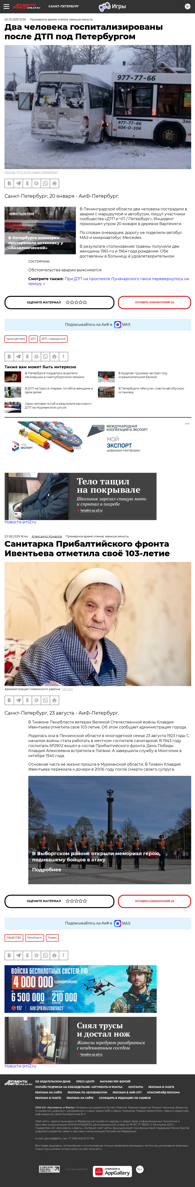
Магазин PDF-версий (115, 1081)
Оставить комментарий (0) (154, 302)
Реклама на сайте (48, 1092)
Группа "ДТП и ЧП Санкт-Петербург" (31, 172)
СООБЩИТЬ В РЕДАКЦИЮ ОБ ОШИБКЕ (125, 1098)
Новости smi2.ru (20, 522)
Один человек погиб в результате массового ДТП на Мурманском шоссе (58, 405)
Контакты (135, 1087)
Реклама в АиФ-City (127, 1092)
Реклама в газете (161, 1087)
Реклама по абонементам (87, 1092)
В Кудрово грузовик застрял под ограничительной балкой (142, 375)
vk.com (67, 689)
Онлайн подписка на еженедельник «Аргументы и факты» (79, 1087)
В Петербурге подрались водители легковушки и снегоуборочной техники (54, 375)
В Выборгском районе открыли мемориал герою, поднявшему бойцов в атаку (96, 857)
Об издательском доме (53, 1081)
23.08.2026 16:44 (16, 536)
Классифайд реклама (163, 1092)
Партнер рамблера (76, 1169)
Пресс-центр (85, 1081)
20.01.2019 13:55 (15, 19)
